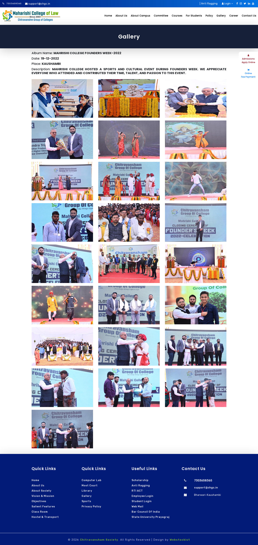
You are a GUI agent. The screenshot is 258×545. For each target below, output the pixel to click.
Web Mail (137, 506)
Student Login (142, 501)
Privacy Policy (91, 506)
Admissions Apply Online (248, 60)
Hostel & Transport (45, 517)
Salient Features (43, 506)
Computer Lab (91, 480)
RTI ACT (137, 490)
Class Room (40, 511)
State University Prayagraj (151, 517)
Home (108, 15)
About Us (38, 485)
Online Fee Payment (248, 75)
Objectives (39, 501)
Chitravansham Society (99, 539)
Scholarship (140, 480)
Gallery (87, 496)
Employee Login (142, 496)
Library (87, 490)
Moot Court (90, 485)
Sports (86, 501)
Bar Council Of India (146, 511)
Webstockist (180, 539)
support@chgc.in (39, 3)
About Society (41, 490)
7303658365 (14, 3)
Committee (161, 15)
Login (227, 3)
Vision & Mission (43, 496)
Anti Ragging (141, 485)
